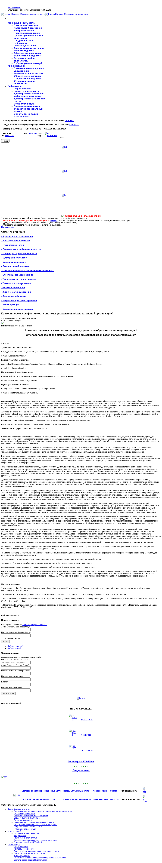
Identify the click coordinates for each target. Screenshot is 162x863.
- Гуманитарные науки (12, 245)
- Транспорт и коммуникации (16, 283)
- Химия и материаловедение (16, 292)
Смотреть (69, 121)
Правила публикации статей (76, 791)
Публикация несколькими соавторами (31, 816)
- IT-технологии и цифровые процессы (21, 249)
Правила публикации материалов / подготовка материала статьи (28, 28)
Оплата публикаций (25, 45)
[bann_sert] (4, 777)
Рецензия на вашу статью (28, 73)
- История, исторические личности (19, 253)
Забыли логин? (14, 648)
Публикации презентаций (28, 63)
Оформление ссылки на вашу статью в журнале (27, 54)
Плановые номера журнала (29, 68)
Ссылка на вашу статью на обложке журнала (29, 49)
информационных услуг (49, 791)
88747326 (9, 136)
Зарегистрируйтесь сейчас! (34, 624)
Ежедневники (21, 71)
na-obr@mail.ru (14, 8)
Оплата (113, 791)
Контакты (114, 799)
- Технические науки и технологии (18, 279)
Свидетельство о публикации (24, 41)
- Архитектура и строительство (17, 236)
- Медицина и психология (14, 262)
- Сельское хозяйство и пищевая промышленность (27, 270)
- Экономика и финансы (13, 296)
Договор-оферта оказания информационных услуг (29, 94)
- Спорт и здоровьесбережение (17, 275)
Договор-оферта (30, 791)
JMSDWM (32, 133)
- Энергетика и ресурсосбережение (19, 300)
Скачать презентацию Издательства (26, 115)
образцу (54, 220)
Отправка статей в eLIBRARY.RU (24, 59)
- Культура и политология (14, 258)
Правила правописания (27, 33)
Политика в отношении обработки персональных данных (28, 109)
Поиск (5, 141)
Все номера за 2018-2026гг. (81, 761)
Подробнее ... (7, 227)
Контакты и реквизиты (26, 91)
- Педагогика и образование (15, 266)
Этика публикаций (24, 103)
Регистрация (8, 693)
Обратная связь (23, 88)
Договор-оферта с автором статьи (38, 799)
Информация (15, 86)
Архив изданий (16, 65)
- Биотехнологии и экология (15, 241)
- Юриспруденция (10, 305)
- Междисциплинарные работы (17, 309)
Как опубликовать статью (22, 22)
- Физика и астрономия (13, 287)
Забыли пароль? (15, 646)
